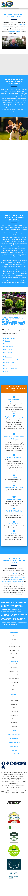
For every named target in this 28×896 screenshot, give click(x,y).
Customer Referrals (14, 742)
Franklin (4, 581)
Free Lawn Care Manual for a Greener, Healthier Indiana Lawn (12, 610)
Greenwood (22, 577)
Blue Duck (16, 574)
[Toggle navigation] (24, 5)
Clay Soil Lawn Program (14, 646)
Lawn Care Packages (14, 734)
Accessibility (15, 774)
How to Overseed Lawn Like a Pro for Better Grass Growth (14, 623)
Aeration (7, 341)
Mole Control (14, 682)
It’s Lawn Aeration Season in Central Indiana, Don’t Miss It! (14, 614)
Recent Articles (14, 715)
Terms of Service (22, 772)
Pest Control (14, 667)
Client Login (14, 746)
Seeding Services (14, 650)
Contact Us (14, 750)
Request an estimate (15, 31)
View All (14, 657)
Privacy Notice (8, 774)
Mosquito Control (14, 671)
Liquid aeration (9, 346)
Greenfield (22, 579)
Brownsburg (15, 579)
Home (14, 731)
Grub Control (14, 675)
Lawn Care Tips (14, 711)
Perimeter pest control (11, 360)
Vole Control (14, 686)
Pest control (8, 357)
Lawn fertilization (10, 338)
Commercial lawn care (11, 368)
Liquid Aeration (14, 643)
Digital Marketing (15, 791)
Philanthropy (14, 722)
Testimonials (14, 704)
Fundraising (14, 726)
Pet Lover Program (14, 678)
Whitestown (7, 583)
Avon (10, 579)
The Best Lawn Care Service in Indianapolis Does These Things (12, 606)
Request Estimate (14, 754)
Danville (9, 581)
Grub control (8, 365)
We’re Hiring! (14, 719)
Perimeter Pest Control (14, 664)
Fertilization (14, 635)
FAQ (12, 594)
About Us (18, 594)
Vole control (8, 352)
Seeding (7, 371)
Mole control (8, 349)
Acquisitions (14, 738)
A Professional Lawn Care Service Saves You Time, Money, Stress (13, 619)
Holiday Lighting (14, 654)
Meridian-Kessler (14, 577)
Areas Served (14, 700)
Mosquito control (9, 344)
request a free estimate (19, 585)
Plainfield (14, 581)
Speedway (20, 581)
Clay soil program (9, 362)
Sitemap (21, 774)
